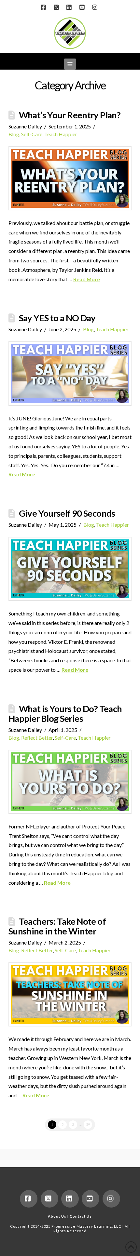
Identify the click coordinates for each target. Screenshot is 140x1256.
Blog (13, 134)
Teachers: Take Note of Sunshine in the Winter (57, 926)
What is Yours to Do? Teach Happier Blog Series (65, 713)
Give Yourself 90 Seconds (67, 513)
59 (88, 1124)
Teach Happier (60, 134)
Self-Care (31, 134)
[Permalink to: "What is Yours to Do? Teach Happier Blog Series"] (70, 781)
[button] (70, 64)
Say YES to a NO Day (57, 317)
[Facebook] (44, 7)
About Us (57, 1216)
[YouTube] (83, 7)
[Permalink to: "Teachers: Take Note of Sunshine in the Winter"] (70, 994)
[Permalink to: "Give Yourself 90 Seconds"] (70, 568)
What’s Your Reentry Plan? (69, 115)
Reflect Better (37, 737)
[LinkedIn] (70, 7)
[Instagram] (96, 7)
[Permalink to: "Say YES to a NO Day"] (70, 373)
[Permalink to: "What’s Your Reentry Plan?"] (70, 178)
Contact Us (81, 1216)
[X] (57, 7)
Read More (86, 279)
